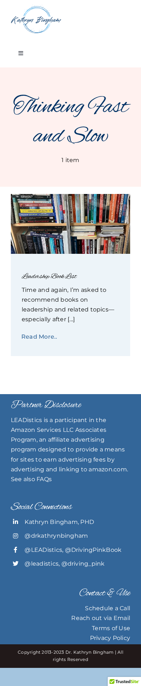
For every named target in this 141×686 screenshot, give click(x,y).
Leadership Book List (49, 276)
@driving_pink (83, 563)
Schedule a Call (107, 608)
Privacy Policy (110, 638)
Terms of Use (111, 628)
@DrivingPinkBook (93, 549)
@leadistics (42, 563)
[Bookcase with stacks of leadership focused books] (70, 196)
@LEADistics (43, 549)
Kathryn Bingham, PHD (59, 521)
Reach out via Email (100, 618)
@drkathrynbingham (56, 535)
